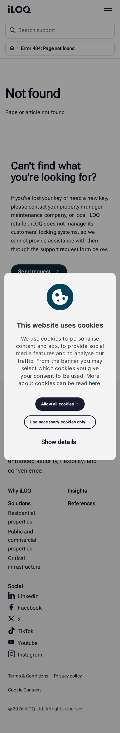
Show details (58, 441)
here (94, 383)
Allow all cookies (57, 403)
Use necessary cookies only (57, 421)
